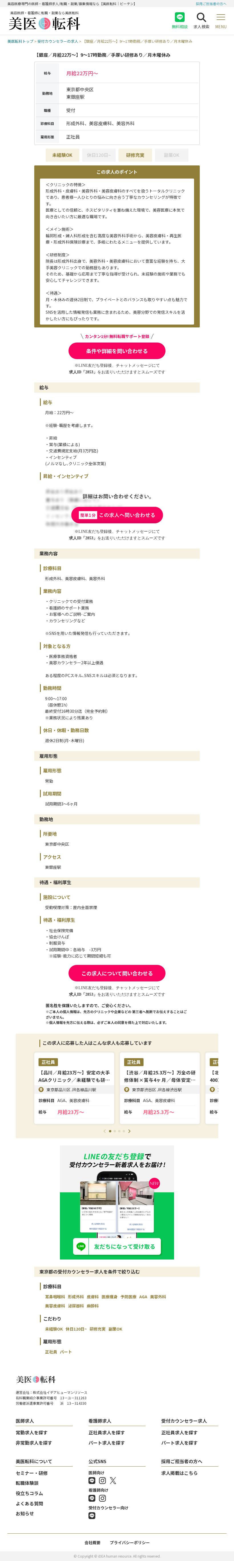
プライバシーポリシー (130, 1542)
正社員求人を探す (106, 1432)
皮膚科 (93, 1296)
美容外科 (158, 1296)
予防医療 (128, 1296)
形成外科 (76, 1296)
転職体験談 (27, 1482)
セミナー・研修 (32, 1472)
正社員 (51, 1352)
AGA (143, 1296)
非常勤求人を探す (34, 1442)
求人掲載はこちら (179, 1472)
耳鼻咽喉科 (55, 1296)
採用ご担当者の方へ (211, 3)
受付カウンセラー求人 (184, 1420)
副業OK (115, 1329)
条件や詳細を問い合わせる (117, 351)
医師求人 (25, 1420)
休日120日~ (76, 1329)
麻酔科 (93, 1306)
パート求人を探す (106, 1442)
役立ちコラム (29, 1493)
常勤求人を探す (32, 1432)
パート (66, 1352)
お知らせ (25, 1513)
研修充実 (135, 154)
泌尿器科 (76, 1306)
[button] (110, 1131)
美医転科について (34, 1461)
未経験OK (62, 154)
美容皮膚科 (55, 1306)
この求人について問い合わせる (117, 973)
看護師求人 (99, 1420)
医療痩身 (110, 1296)
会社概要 (92, 1542)
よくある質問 (29, 1503)
